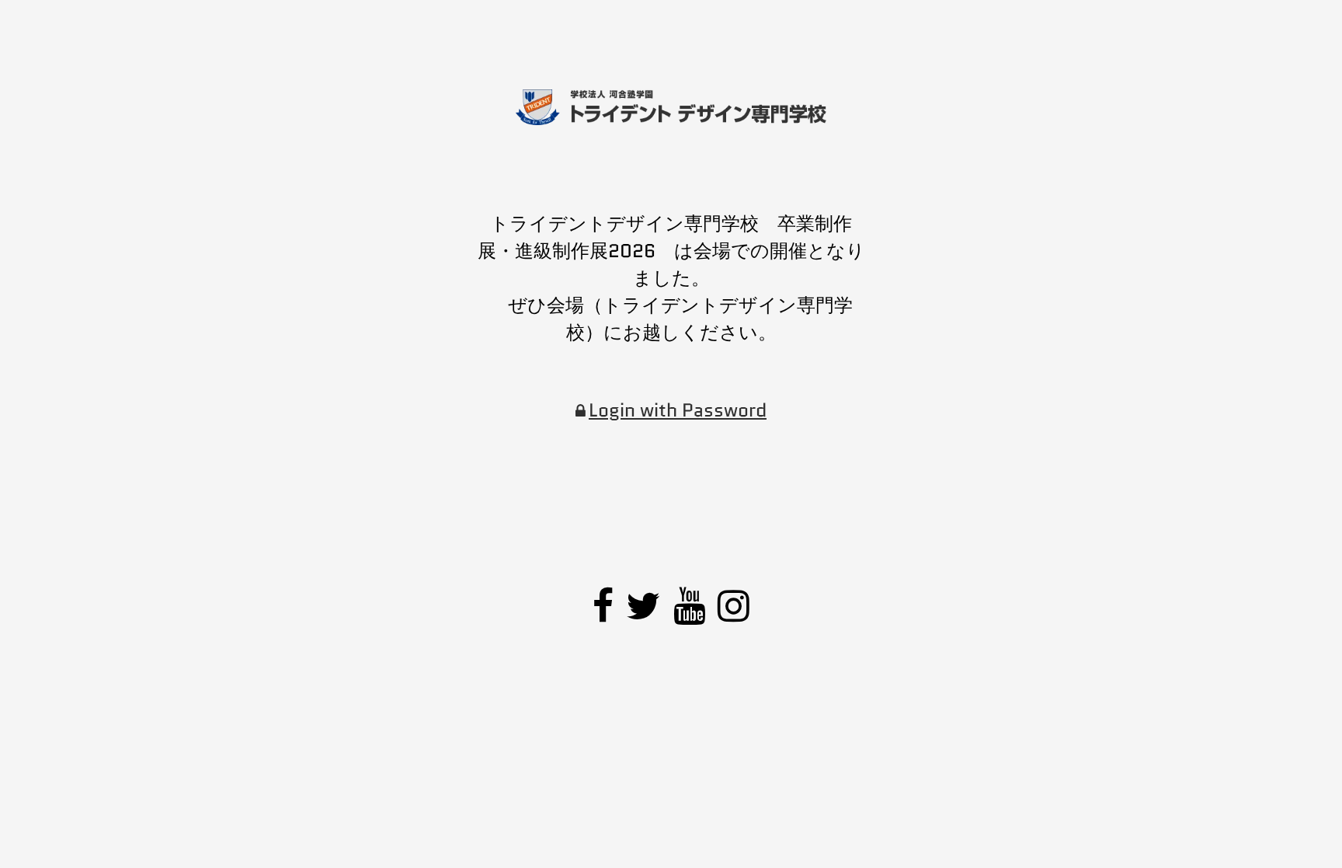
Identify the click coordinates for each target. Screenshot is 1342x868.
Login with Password (678, 410)
